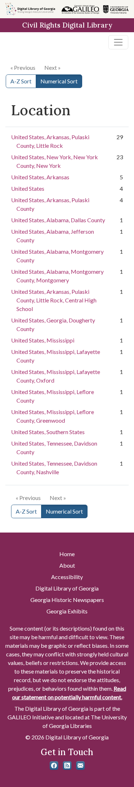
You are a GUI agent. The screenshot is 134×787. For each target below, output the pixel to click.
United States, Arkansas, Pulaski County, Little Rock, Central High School (53, 300)
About (67, 565)
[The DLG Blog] (67, 765)
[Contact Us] (80, 765)
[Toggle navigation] (118, 42)
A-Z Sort (20, 81)
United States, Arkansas (40, 177)
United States (27, 188)
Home (67, 553)
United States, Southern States (48, 431)
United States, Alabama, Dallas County (58, 220)
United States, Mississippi (42, 340)
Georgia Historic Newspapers (67, 599)
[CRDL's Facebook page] (54, 765)
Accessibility (67, 576)
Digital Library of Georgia (67, 588)
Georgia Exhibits (67, 611)
